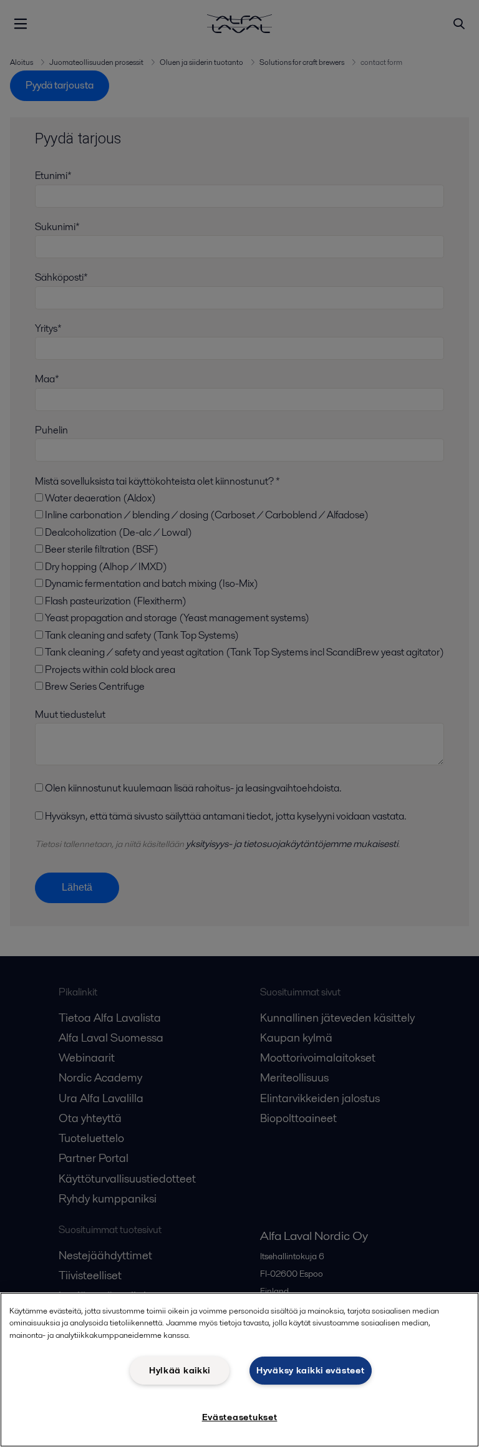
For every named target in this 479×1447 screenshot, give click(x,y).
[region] (239, 1369)
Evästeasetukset (240, 1417)
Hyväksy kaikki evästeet (310, 1370)
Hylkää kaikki (179, 1370)
